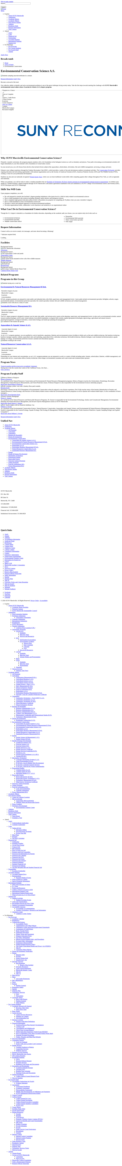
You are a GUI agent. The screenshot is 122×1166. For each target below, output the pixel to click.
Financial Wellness (17, 862)
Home (6, 63)
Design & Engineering (15, 437)
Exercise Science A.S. (22, 744)
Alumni (10, 51)
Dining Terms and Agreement (25, 934)
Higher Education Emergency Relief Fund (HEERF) (32, 1032)
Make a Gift (8, 563)
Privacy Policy (9, 570)
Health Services (17, 1045)
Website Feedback (10, 589)
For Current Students (14, 48)
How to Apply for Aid (19, 850)
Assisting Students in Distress (25, 1047)
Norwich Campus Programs (16, 461)
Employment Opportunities (13, 556)
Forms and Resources (18, 888)
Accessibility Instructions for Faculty (23, 1081)
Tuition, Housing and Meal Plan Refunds (28, 1037)
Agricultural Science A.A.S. (24, 681)
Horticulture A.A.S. (18, 445)
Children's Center (10, 548)
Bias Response (20, 963)
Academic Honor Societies (20, 607)
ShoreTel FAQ (16, 1145)
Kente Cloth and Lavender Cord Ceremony (29, 1044)
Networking (19, 996)
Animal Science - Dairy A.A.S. (25, 684)
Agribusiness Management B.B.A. (26, 677)
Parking (14, 984)
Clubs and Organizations (19, 901)
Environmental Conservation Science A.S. (25, 443)
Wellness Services (21, 1050)
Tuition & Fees (16, 828)
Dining (14, 953)
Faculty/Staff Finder (18, 1110)
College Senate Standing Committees (27, 1103)
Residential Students (18, 1057)
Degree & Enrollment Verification (22, 951)
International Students (14, 41)
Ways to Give (20, 1158)
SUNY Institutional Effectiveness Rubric (28, 1093)
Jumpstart (19, 667)
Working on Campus (22, 1016)
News (6, 567)
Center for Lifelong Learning (21, 797)
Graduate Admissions (18, 619)
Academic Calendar (18, 919)
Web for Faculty (9, 584)
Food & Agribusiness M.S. (16, 464)
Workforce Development (19, 806)
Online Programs (13, 462)
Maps (14, 977)
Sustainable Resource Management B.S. (16, 306)
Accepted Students (14, 39)
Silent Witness (20, 1002)
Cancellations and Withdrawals (25, 1028)
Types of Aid (16, 847)
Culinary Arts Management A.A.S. (26, 713)
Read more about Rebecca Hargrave (12, 384)
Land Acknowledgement (23, 968)
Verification (15, 842)
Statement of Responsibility (24, 943)
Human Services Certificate (24, 749)
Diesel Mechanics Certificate (24, 703)
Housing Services (21, 1062)
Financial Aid (12, 36)
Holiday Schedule (21, 1124)
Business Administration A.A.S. (25, 708)
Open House (16, 816)
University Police (17, 997)
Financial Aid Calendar (19, 855)
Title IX (7, 580)
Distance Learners (17, 1020)
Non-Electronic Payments (23, 831)
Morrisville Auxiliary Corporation (15, 565)
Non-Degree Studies (14, 22)
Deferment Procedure (22, 932)
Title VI (18, 973)
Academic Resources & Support (22, 1006)
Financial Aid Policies (18, 866)
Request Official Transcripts (13, 573)
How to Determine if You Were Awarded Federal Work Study (34, 1033)
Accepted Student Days (19, 874)
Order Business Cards (18, 1141)
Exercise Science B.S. (22, 746)
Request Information (14, 27)
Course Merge (16, 1107)
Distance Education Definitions (25, 1021)
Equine (10, 452)
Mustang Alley (20, 955)
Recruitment (19, 1131)
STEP (18, 660)
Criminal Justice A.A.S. (23, 770)
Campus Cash (20, 1026)
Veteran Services (17, 669)
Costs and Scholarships (23, 789)
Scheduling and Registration (20, 1066)
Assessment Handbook (23, 1086)
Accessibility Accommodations (25, 908)
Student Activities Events (23, 900)
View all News (5, 369)
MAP (17, 658)
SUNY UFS (19, 1105)
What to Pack (28, 643)
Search (3, 3)
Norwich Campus (10, 568)
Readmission (16, 622)
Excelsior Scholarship (18, 871)
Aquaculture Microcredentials (25, 800)
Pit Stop (18, 956)
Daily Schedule (28, 645)
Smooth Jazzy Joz (21, 960)
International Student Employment (22, 893)
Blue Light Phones (21, 999)
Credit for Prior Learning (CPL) (25, 628)
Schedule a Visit (17, 818)
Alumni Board (16, 1153)
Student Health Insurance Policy (25, 944)
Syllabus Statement (21, 1083)
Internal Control (17, 1134)
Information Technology (15, 455)
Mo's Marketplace (17, 980)
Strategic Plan (9, 579)
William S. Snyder (6, 406)
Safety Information (10, 575)
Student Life (12, 43)
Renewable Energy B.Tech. (24, 777)
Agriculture (11, 432)
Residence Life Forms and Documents (27, 1064)
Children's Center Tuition (23, 913)
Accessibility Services (18, 907)
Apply (10, 33)
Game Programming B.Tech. (24, 761)
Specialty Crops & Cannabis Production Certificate (31, 694)
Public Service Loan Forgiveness (26, 1129)
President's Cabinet (18, 1143)
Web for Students (10, 585)
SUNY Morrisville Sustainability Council (24, 610)
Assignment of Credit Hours (24, 929)
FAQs (18, 1059)
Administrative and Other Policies (26, 925)
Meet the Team (24, 634)
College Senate (16, 1097)
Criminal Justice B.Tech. (23, 771)
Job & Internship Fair (22, 1018)
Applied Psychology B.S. (23, 742)
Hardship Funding (17, 843)
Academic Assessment (22, 1088)
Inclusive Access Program (20, 1052)
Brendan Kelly (5, 388)
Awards (18, 1114)
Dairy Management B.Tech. (24, 686)
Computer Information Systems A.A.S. (27, 759)
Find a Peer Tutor (21, 1009)
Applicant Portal (9, 541)
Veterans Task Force (22, 670)
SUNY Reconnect (17, 624)
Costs (10, 34)
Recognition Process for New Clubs (23, 903)
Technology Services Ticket (20, 1148)
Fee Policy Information (23, 937)
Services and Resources (27, 636)
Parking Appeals (21, 985)
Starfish (7, 577)
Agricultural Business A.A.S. (25, 679)
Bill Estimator (16, 848)
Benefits (18, 1115)
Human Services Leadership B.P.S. (26, 751)
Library (7, 561)
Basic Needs (16, 1011)
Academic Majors (13, 19)
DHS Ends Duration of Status (21, 884)
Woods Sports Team (36, 177)
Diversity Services (17, 961)
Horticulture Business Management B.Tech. (25, 447)
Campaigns (19, 1157)
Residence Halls (13, 26)
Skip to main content (7, 1)
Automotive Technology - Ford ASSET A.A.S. (30, 698)
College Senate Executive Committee (27, 1102)
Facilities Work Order (18, 1109)
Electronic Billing (21, 830)
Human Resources (17, 1112)
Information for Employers (13, 560)
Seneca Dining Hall (22, 958)
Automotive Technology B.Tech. (26, 701)
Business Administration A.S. (25, 710)
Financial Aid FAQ (18, 857)
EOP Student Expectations (28, 640)
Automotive (12, 433)
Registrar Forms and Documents (25, 1073)
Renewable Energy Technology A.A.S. (28, 778)
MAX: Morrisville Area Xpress (21, 1054)
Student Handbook (18, 1074)
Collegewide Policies (18, 922)
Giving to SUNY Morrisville (20, 1155)
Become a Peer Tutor (22, 1008)
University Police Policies (23, 949)
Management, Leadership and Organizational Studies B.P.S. (34, 715)
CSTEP (18, 652)
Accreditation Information (12, 539)
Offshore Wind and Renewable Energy (27, 802)
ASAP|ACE (19, 631)
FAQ (25, 648)
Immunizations (16, 876)
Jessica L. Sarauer (6, 398)
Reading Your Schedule (23, 1071)
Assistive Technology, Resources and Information (31, 910)
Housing (14, 836)
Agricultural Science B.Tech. (24, 682)
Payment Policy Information (24, 941)
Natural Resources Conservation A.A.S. (16, 344)
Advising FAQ (20, 1069)
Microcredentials (17, 799)
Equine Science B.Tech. (23, 739)
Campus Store (9, 546)
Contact (7, 553)
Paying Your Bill (21, 833)
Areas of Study (9, 64)
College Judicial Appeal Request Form (27, 1076)
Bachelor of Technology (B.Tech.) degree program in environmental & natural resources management (77, 182)
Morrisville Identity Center (24, 970)
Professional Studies (14, 457)
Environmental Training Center (14, 558)
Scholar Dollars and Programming (30, 657)
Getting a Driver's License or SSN (22, 890)
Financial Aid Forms (18, 859)
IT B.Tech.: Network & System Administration (30, 766)
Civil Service (20, 1117)
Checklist (26, 646)
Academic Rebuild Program (24, 1068)
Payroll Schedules (21, 1126)
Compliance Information (12, 551)
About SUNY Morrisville (16, 15)
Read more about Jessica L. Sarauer (11, 403)
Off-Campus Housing (18, 1056)
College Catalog (9, 549)
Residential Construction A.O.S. (25, 720)
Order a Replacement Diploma (21, 1162)
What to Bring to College (19, 879)
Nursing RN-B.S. (21, 756)
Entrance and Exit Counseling (21, 852)
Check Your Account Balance (25, 1030)
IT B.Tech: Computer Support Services (28, 765)
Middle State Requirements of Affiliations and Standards (33, 1091)
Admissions (11, 17)
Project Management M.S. (16, 466)
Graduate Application (18, 824)
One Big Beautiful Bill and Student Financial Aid (27, 867)
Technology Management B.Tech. (26, 717)
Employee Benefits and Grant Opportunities (29, 1121)
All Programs (12, 430)
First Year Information (18, 1038)
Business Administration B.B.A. (25, 711)
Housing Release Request (23, 1061)
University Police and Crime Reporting (16, 582)
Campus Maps (9, 544)
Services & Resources (26, 650)
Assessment (15, 1085)
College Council (17, 1095)
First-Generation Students (20, 614)
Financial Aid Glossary (19, 860)
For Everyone (12, 46)
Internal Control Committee (24, 1136)
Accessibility (43, 600)
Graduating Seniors (18, 1040)
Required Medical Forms (23, 878)
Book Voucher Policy (22, 931)
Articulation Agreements (23, 617)
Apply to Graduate (21, 1042)
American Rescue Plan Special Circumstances (30, 1025)
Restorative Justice (17, 987)
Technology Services (18, 992)
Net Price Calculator (18, 838)
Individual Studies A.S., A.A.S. (25, 773)
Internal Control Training (23, 1138)
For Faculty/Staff (13, 50)
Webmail (7, 587)
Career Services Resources (24, 1014)
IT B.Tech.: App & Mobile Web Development (30, 763)
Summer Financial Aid (19, 864)
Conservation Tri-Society (107, 170)
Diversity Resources (22, 967)
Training (18, 1133)
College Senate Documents (24, 1100)
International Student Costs (20, 891)
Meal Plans (15, 835)
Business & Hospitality (15, 435)
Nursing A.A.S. (20, 753)
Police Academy (17, 804)
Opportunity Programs (19, 629)
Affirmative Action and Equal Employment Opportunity (33, 927)
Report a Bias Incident (11, 572)
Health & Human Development (17, 454)
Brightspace (8, 543)
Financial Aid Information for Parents (23, 854)
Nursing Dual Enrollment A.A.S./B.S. (27, 754)
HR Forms (19, 1122)
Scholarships (12, 38)
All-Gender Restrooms (23, 979)
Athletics (11, 24)
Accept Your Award (18, 845)
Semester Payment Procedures (25, 1035)
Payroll (18, 1127)
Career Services (17, 1013)
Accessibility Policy (22, 924)
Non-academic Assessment (24, 1090)
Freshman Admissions (18, 616)
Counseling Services (22, 1049)
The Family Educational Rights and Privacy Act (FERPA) (33, 946)
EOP (17, 638)
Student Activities (17, 898)
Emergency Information (12, 555)
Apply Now (4, 55)
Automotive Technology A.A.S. (25, 699)
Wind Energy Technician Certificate (27, 782)
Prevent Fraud (20, 1139)
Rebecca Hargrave (6, 379)
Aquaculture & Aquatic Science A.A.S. (16, 325)
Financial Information (18, 1023)
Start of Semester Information (21, 881)
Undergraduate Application (20, 823)
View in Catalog (7, 104)
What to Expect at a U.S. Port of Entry (23, 895)
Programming (24, 665)
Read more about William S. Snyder (11, 413)
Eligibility (23, 633)
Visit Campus (12, 29)
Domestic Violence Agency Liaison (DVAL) (29, 1119)
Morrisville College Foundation (21, 1160)
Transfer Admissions (18, 626)
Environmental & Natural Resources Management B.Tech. (23, 287)
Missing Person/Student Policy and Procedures (30, 939)
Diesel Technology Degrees (24, 688)
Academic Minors (13, 21)
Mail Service (16, 975)
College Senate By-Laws (23, 1098)
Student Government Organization (22, 905)
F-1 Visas (15, 886)
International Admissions (19, 621)
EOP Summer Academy (27, 641)
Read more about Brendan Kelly (10, 395)
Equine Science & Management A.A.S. (28, 737)
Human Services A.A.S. (23, 747)
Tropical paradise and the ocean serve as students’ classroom (19, 366)
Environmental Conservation (17, 438)
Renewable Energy (14, 459)
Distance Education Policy (24, 936)
